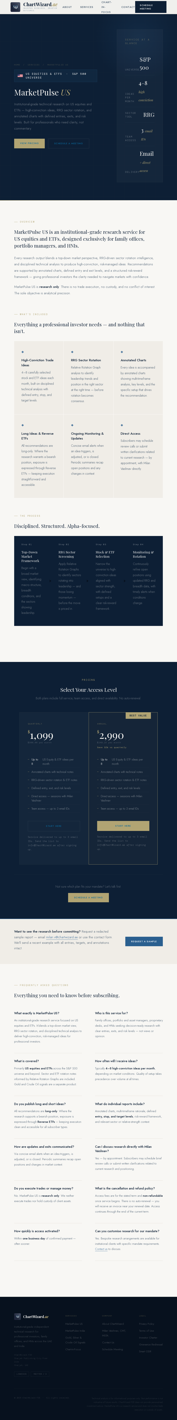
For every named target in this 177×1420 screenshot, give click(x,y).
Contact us (101, 1249)
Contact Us (108, 1342)
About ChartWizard (113, 1324)
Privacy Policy (146, 1324)
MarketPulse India (75, 1331)
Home (17, 65)
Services (86, 7)
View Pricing (29, 143)
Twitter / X (40, 1374)
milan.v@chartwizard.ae (62, 937)
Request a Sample (144, 941)
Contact (128, 7)
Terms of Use (146, 1331)
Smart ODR (145, 1351)
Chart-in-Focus (73, 1349)
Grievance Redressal (151, 1344)
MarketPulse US (74, 1324)
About (67, 7)
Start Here (54, 826)
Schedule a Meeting (68, 143)
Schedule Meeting (146, 7)
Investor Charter (148, 1338)
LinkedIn (21, 1374)
